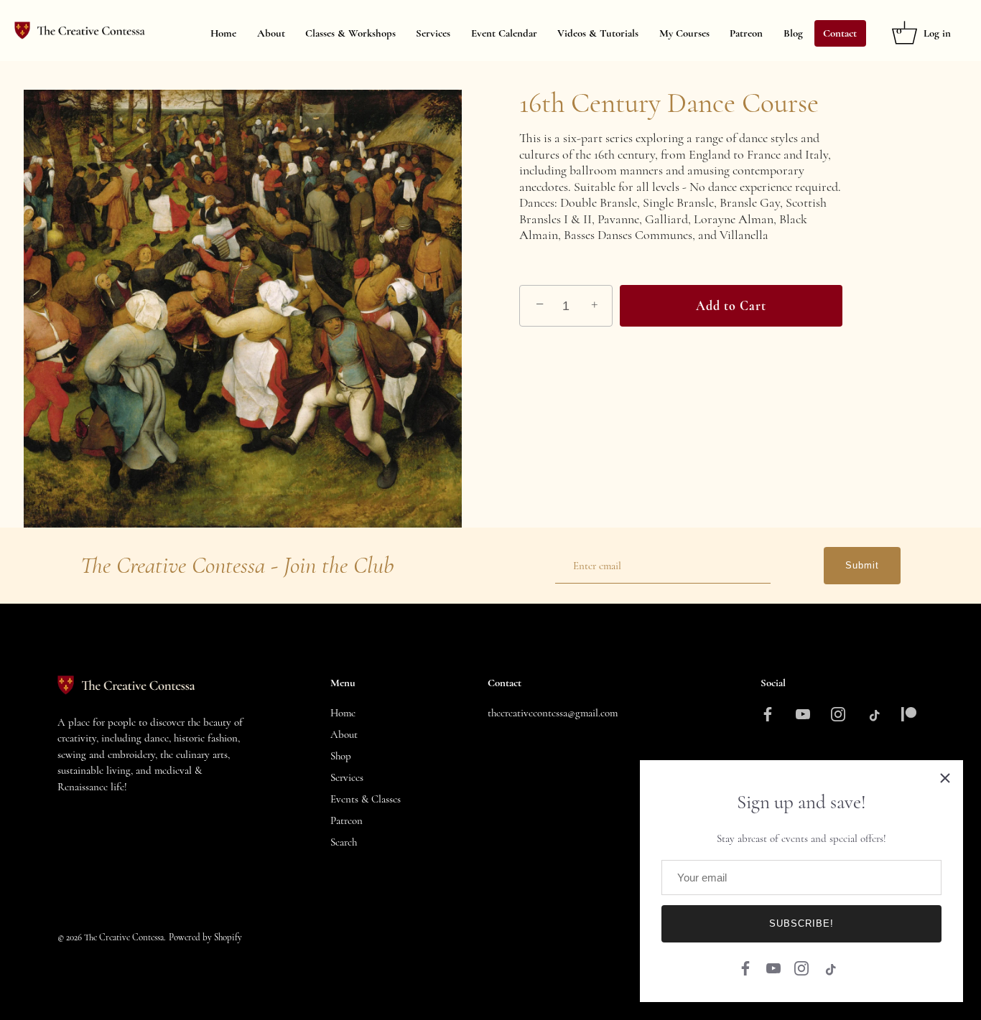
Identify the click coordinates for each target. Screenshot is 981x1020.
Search (343, 842)
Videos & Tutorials (597, 33)
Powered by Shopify (205, 937)
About (271, 33)
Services (433, 33)
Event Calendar (504, 33)
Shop (340, 755)
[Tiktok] (829, 966)
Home (223, 33)
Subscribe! (801, 923)
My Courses (684, 33)
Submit (862, 565)
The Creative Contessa (124, 937)
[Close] (945, 778)
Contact (840, 33)
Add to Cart (731, 306)
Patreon (746, 33)
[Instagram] (801, 966)
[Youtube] (773, 966)
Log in (937, 33)
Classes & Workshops (350, 33)
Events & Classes (365, 798)
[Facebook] (745, 966)
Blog (793, 33)
